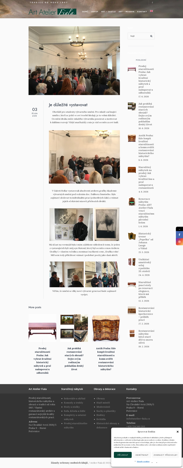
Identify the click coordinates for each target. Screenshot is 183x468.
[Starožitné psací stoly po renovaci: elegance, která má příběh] (132, 284)
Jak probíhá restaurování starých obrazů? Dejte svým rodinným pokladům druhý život (74, 359)
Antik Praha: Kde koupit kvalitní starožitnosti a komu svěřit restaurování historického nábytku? (106, 359)
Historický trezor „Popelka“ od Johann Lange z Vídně (146, 241)
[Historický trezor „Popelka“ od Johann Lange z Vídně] (132, 235)
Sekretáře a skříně (74, 398)
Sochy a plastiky (106, 411)
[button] (177, 431)
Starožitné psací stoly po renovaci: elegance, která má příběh (146, 290)
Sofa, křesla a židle (74, 411)
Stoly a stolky (72, 406)
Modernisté (103, 406)
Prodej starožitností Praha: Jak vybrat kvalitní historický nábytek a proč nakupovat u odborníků (146, 79)
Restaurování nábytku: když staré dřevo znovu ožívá (146, 336)
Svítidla (101, 419)
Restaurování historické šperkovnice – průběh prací (146, 314)
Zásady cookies (143, 461)
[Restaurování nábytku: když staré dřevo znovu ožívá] (132, 333)
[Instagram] (179, 241)
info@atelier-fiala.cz (138, 418)
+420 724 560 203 (135, 426)
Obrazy (100, 398)
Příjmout (122, 455)
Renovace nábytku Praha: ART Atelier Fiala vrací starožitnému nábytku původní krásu (146, 210)
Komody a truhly (73, 402)
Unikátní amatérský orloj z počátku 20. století (145, 265)
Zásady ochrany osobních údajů (69, 462)
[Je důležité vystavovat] (74, 60)
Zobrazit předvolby (166, 455)
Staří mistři (103, 402)
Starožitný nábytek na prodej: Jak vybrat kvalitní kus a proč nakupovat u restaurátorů (146, 177)
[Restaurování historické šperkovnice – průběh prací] (132, 310)
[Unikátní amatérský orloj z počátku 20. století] (132, 261)
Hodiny (100, 415)
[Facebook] (152, 2)
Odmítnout (142, 455)
